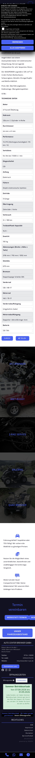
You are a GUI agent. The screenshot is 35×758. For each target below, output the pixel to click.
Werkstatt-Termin (17, 617)
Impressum (29, 727)
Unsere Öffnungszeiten (23, 715)
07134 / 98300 (28, 655)
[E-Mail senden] (21, 755)
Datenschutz (28, 730)
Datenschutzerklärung (10, 17)
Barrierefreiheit (27, 736)
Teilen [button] (23, 338)
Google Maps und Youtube (12, 29)
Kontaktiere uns (10, 666)
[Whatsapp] (13, 755)
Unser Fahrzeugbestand (17, 633)
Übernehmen (17, 42)
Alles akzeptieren (17, 48)
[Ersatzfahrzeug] (17, 535)
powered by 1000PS (26, 741)
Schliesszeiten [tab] (21, 680)
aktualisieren (28, 738)
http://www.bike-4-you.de (25, 661)
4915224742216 (28, 658)
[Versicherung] (17, 553)
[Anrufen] (7, 755)
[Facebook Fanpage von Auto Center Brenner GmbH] (3, 670)
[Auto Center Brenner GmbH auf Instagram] (7, 670)
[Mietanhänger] (17, 574)
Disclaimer (29, 733)
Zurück (7, 338)
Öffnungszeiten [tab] (8, 680)
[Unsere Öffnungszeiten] (28, 755)
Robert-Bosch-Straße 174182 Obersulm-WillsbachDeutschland (11, 650)
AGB (31, 725)
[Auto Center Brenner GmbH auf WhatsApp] (10, 670)
